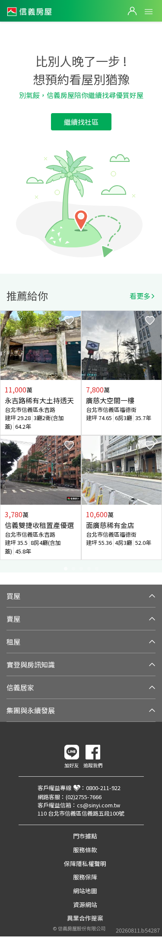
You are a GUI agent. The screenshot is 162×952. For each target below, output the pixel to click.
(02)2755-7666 (84, 797)
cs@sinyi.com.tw (98, 805)
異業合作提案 (85, 918)
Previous (7, 441)
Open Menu (148, 11)
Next (155, 441)
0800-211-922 (103, 788)
